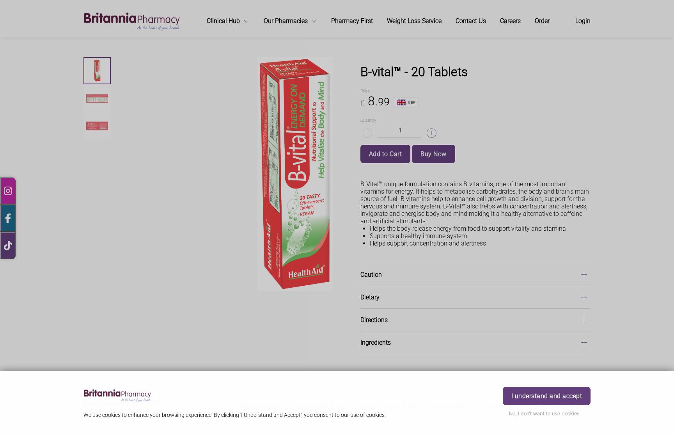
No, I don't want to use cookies (544, 413)
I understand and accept (546, 396)
